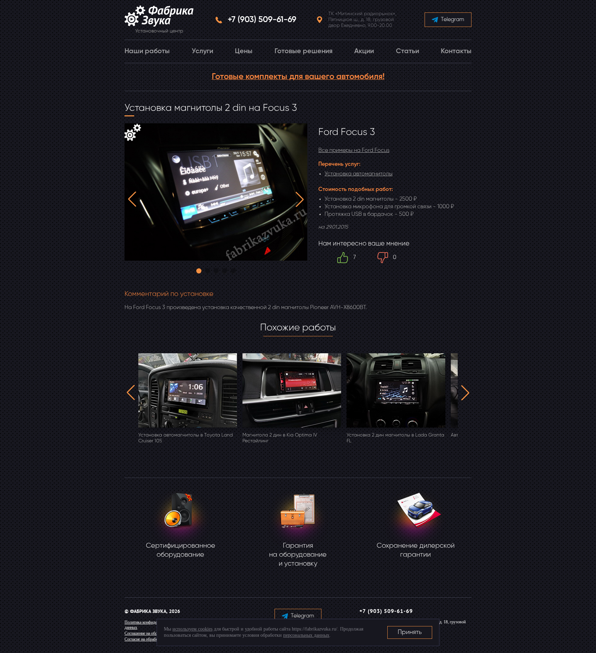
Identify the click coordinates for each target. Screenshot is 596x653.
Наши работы (147, 51)
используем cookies (192, 629)
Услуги (202, 51)
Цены (243, 51)
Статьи (407, 51)
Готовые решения (303, 51)
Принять (410, 632)
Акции (364, 51)
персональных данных (306, 635)
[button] (132, 199)
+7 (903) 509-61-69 (262, 20)
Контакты (456, 51)
